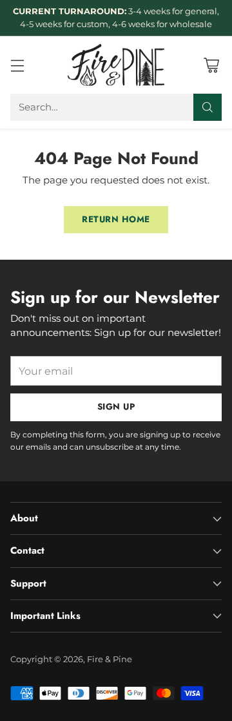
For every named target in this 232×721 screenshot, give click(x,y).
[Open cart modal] (211, 65)
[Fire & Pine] (116, 64)
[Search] (207, 107)
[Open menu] (17, 65)
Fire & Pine (109, 659)
